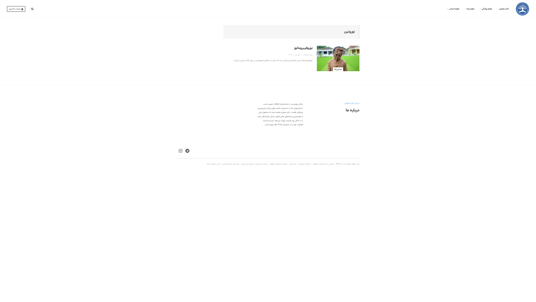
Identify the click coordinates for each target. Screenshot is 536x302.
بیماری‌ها (338, 69)
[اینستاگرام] (180, 151)
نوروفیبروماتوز (303, 48)
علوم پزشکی (487, 8)
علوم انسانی (454, 8)
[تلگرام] (187, 151)
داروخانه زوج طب (304, 164)
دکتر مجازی (504, 8)
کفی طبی (292, 164)
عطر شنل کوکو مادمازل (230, 164)
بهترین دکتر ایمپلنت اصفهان (323, 164)
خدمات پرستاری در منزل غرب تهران (254, 164)
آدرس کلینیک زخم (213, 164)
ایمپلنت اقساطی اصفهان (278, 164)
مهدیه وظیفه (308, 55)
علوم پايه (470, 8)
